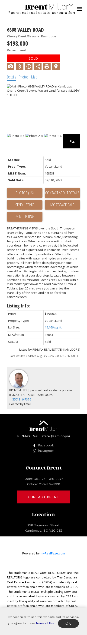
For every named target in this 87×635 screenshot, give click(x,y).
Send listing (24, 205)
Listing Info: (18, 306)
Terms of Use (45, 623)
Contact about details (62, 193)
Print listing (24, 216)
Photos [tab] (24, 77)
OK (68, 623)
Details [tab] (11, 77)
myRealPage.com (53, 553)
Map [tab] (34, 77)
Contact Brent (43, 497)
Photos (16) (25, 193)
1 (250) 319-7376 (20, 399)
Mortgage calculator (62, 205)
